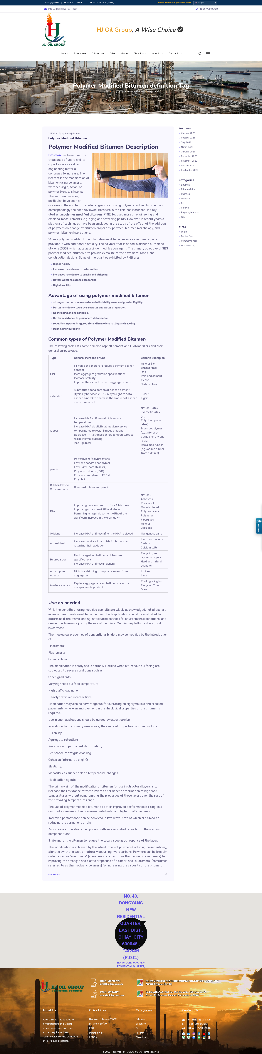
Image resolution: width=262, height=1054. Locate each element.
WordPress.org (188, 245)
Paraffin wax (96, 1032)
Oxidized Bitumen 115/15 (103, 1019)
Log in (184, 232)
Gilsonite (185, 198)
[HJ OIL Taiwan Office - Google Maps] (140, 982)
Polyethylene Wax (190, 212)
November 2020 (189, 161)
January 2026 (188, 133)
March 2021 (187, 147)
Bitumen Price (188, 189)
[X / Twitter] (188, 1033)
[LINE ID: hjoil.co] (199, 1037)
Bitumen (76, 133)
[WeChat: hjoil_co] (183, 1037)
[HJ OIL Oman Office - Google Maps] (140, 994)
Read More (54, 874)
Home (105, 91)
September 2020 (189, 170)
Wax (183, 217)
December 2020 (189, 156)
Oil (182, 203)
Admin (68, 133)
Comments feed (189, 241)
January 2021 (188, 151)
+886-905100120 (110, 981)
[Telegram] (209, 1033)
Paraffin (185, 208)
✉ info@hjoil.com (52, 3)
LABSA (93, 1037)
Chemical (185, 194)
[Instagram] (193, 1033)
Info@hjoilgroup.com (111, 984)
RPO (91, 1028)
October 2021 (188, 138)
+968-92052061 (109, 992)
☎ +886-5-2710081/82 (73, 3)
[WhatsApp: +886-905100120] (188, 1037)
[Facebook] (183, 1033)
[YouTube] (204, 1033)
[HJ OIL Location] (204, 1037)
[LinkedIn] (199, 1033)
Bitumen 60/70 (98, 1023)
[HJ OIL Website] (209, 1037)
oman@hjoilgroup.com (112, 995)
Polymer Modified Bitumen (67, 138)
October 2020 (188, 165)
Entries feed (187, 236)
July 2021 (186, 142)
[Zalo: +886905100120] (193, 1037)
